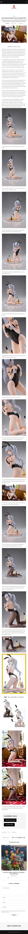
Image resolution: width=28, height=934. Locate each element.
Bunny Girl (4, 832)
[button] (2, 861)
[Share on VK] (18, 837)
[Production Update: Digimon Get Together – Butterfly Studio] (14, 858)
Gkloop (7, 23)
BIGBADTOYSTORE (10, 820)
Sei (9, 832)
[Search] (26, 2)
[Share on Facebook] (14, 837)
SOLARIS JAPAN (9, 824)
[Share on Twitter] (15, 837)
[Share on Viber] (22, 837)
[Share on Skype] (21, 837)
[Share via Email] (24, 837)
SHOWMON (14, 832)
